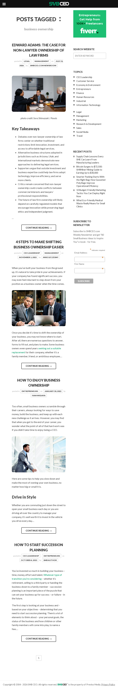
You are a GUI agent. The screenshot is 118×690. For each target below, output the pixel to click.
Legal (27, 61)
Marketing (81, 120)
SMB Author (50, 560)
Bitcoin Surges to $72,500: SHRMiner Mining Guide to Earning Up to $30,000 (89, 169)
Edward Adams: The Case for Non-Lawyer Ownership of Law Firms (39, 50)
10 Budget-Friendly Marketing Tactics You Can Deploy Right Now (91, 193)
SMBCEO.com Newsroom (43, 65)
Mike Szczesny (50, 257)
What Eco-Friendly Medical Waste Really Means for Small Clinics (90, 203)
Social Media (82, 132)
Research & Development (88, 124)
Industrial (81, 101)
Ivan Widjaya (38, 395)
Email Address (88, 253)
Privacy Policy (108, 684)
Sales (78, 128)
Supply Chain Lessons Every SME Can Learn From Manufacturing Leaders (89, 159)
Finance (80, 93)
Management (42, 61)
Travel (79, 136)
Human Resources (85, 97)
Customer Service (85, 81)
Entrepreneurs (30, 391)
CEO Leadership (32, 253)
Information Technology (88, 105)
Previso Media (93, 684)
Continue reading (39, 227)
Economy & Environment (88, 85)
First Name (88, 264)
